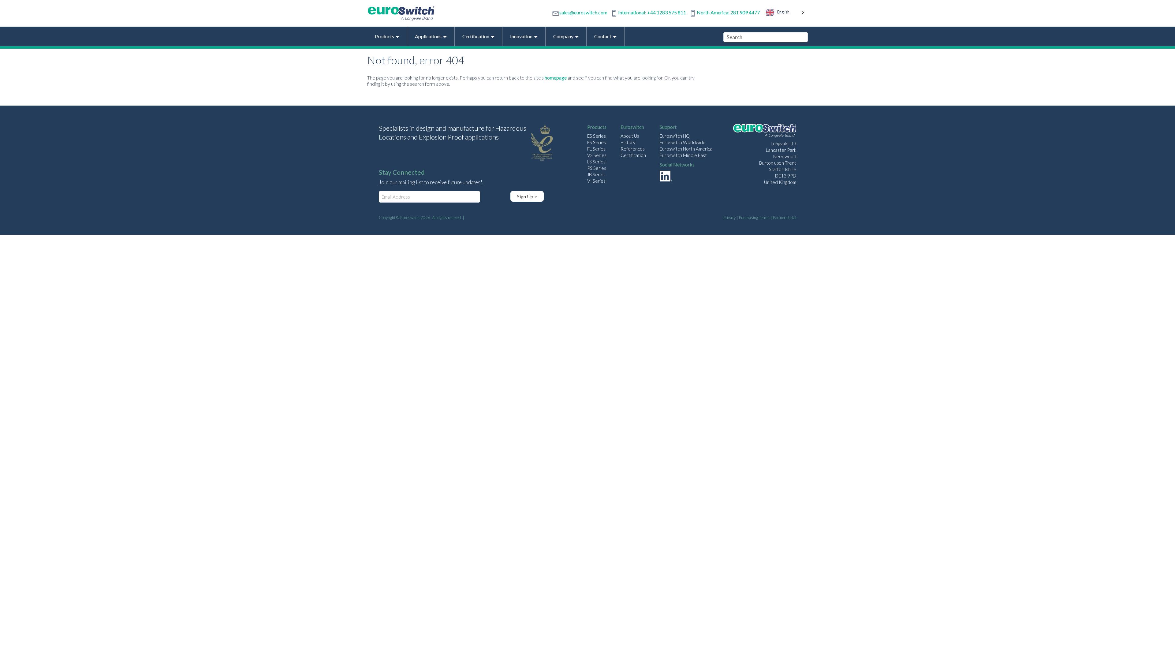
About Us (630, 136)
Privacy (729, 217)
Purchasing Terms (754, 217)
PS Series (596, 168)
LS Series (596, 161)
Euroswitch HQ (675, 136)
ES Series (596, 136)
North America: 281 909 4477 (728, 12)
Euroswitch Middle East (683, 155)
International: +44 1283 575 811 (652, 12)
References (633, 148)
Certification (633, 155)
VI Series (596, 181)
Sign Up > (527, 196)
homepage (556, 77)
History (628, 142)
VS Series (596, 155)
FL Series (596, 148)
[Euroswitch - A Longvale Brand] (764, 131)
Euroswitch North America (686, 148)
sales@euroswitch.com (583, 12)
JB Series (596, 174)
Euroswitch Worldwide (683, 142)
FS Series (596, 142)
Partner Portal (784, 217)
